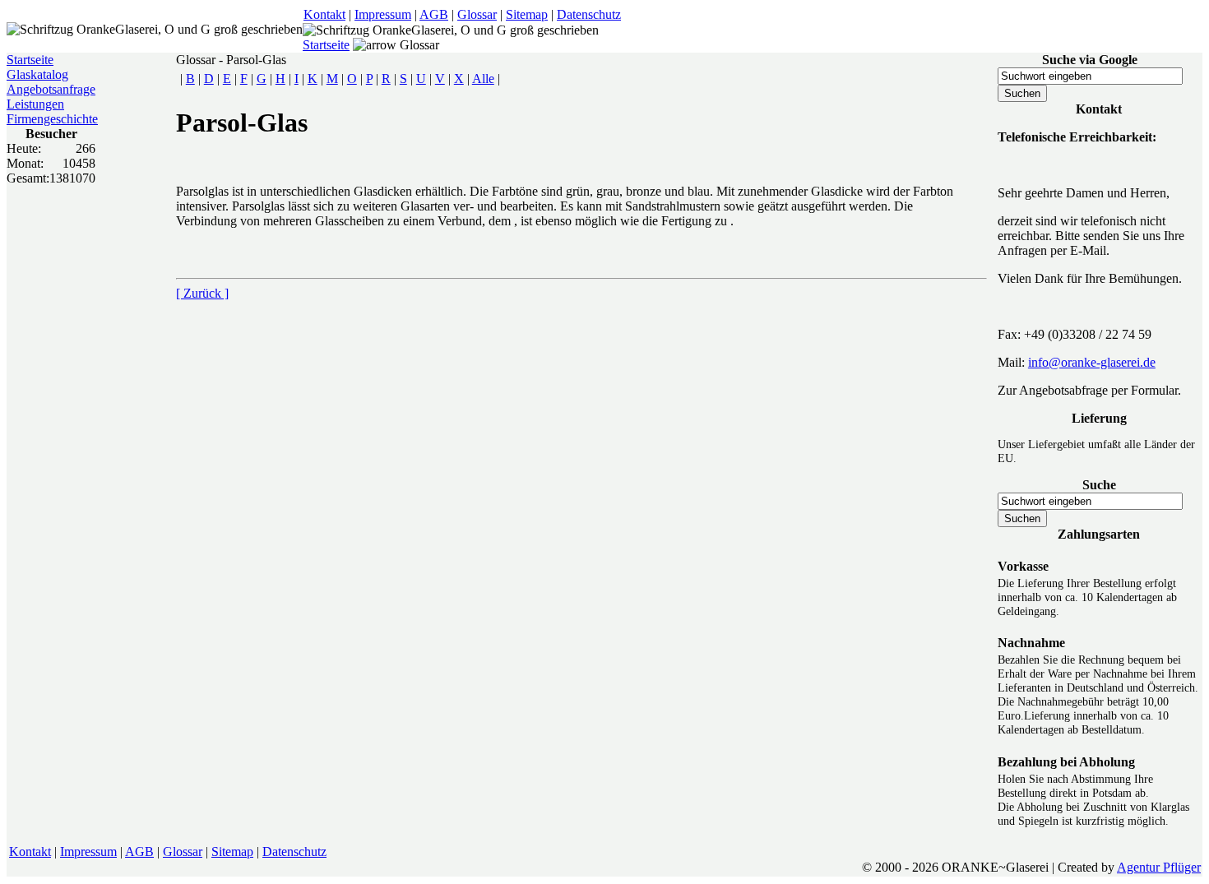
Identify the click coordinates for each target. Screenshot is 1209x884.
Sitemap (527, 14)
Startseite (326, 45)
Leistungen (35, 104)
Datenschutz (589, 14)
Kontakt (324, 14)
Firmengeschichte (52, 119)
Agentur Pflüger (1159, 867)
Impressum (382, 14)
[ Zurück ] (202, 293)
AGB (433, 14)
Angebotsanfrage (51, 89)
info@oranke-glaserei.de (1092, 362)
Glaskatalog (37, 74)
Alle (483, 79)
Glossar (477, 14)
